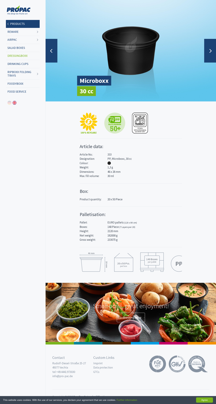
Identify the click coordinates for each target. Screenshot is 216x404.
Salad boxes (16, 48)
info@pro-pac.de (62, 376)
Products (17, 24)
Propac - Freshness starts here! (18, 10)
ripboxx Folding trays (19, 74)
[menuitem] (23, 24)
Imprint (98, 363)
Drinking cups (17, 64)
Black (109, 163)
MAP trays (88, 343)
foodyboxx (15, 84)
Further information (127, 400)
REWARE (13, 32)
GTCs (96, 372)
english (14, 103)
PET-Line (202, 343)
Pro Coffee (116, 343)
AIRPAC (12, 40)
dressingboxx (17, 56)
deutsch (9, 103)
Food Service (16, 91)
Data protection (103, 367)
